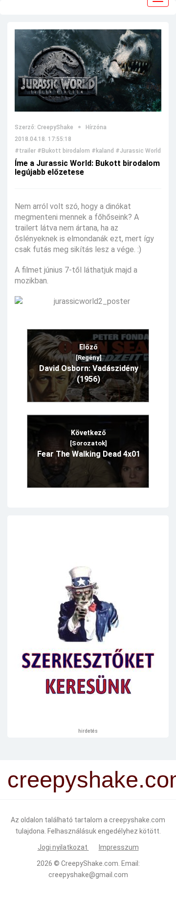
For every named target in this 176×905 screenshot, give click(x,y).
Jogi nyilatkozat (63, 847)
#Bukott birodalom (63, 150)
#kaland (102, 150)
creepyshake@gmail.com (88, 875)
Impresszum (119, 847)
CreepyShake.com (89, 863)
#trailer (25, 150)
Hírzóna (96, 127)
